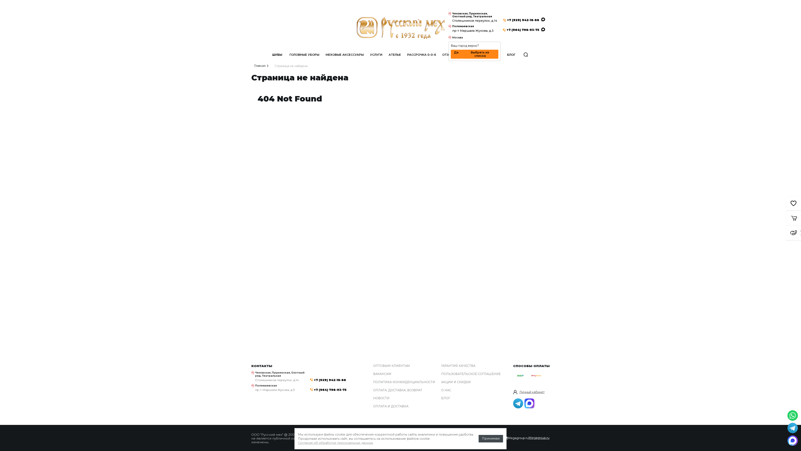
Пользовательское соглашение (471, 374)
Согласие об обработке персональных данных (335, 443)
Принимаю (491, 438)
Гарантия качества (458, 366)
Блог (445, 398)
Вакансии (382, 374)
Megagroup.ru (539, 438)
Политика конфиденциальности (404, 382)
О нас (446, 390)
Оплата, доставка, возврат (397, 390)
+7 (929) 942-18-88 (523, 20)
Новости (381, 398)
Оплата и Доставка (390, 406)
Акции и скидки (456, 382)
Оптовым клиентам (391, 366)
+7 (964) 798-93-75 (523, 30)
